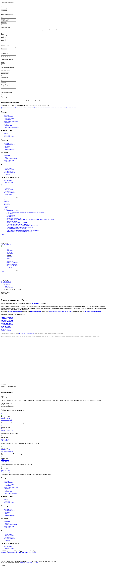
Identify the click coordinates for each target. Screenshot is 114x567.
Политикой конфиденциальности (28, 562)
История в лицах (9, 118)
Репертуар (7, 201)
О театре (6, 115)
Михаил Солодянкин (7, 317)
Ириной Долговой (35, 311)
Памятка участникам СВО (11, 127)
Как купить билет (9, 136)
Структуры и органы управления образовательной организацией (25, 212)
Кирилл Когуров (6, 323)
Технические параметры (11, 121)
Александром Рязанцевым (93, 311)
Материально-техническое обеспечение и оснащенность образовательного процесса (31, 219)
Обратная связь (8, 125)
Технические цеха (9, 160)
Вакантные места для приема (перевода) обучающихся (22, 225)
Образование (11, 215)
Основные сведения (13, 210)
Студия (6, 124)
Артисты (6, 157)
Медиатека (7, 122)
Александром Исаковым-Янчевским (60, 311)
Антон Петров (5, 329)
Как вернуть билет (9, 172)
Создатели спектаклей (10, 158)
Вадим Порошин (6, 330)
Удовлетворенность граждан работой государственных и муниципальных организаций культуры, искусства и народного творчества (38, 107)
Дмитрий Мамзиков (7, 321)
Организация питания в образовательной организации (23, 230)
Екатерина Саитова (7, 320)
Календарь (7, 135)
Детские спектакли (9, 144)
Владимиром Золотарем (15, 311)
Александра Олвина (7, 324)
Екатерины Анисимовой (26, 333)
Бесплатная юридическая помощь (28, 552)
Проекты (6, 147)
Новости (6, 206)
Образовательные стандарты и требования (19, 231)
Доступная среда (12, 221)
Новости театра (8, 287)
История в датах (8, 116)
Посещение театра (9, 169)
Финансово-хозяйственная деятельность (18, 224)
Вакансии (7, 161)
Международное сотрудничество (16, 228)
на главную (7, 284)
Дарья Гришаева (6, 327)
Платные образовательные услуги (17, 222)
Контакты (7, 174)
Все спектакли (8, 143)
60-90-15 (6, 244)
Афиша (6, 133)
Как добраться (8, 168)
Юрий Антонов (5, 326)
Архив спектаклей (9, 149)
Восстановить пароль (7, 59)
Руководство (7, 155)
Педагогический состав (14, 218)
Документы (7, 119)
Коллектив (7, 204)
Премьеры (7, 146)
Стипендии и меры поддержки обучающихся (20, 227)
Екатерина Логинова (7, 318)
